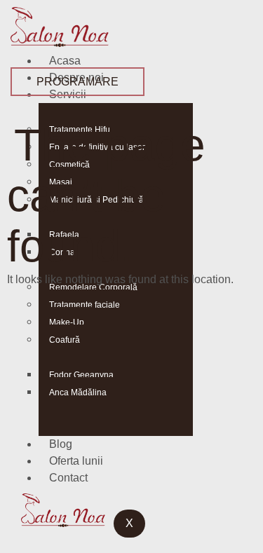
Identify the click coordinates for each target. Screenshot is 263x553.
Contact (68, 478)
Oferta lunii (76, 461)
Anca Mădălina (78, 392)
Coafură (64, 340)
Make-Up (66, 322)
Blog (60, 444)
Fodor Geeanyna (81, 375)
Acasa (65, 61)
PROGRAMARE (77, 82)
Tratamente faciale (84, 305)
